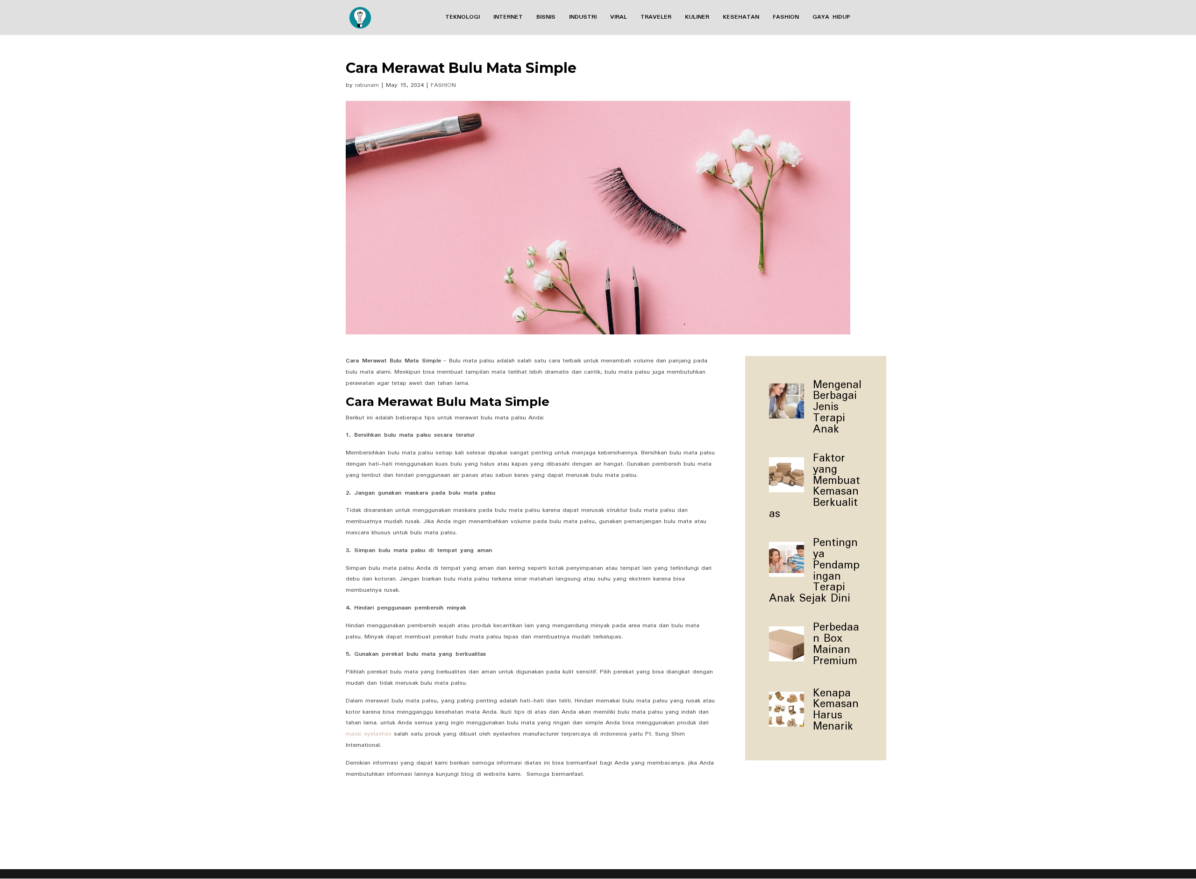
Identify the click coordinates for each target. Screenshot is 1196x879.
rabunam (367, 85)
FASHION (786, 18)
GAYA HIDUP (831, 18)
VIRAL (618, 18)
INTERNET (508, 18)
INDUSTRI (583, 18)
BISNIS (545, 18)
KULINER (697, 18)
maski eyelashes (369, 734)
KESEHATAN (741, 18)
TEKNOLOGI (462, 18)
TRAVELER (656, 18)
